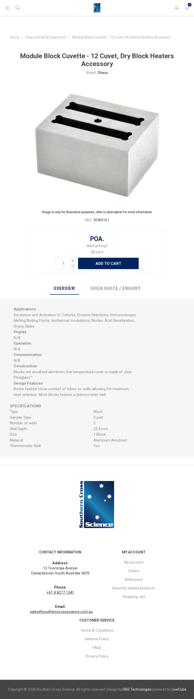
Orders (133, 571)
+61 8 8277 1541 (60, 592)
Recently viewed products (133, 588)
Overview (64, 288)
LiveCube (179, 689)
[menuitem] (133, 562)
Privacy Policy (97, 656)
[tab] (64, 288)
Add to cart (108, 263)
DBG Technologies (137, 689)
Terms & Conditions (96, 630)
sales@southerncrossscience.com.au (61, 611)
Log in (99, 252)
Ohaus (103, 72)
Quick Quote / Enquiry (115, 288)
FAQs (96, 647)
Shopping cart (133, 596)
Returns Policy (97, 639)
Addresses (134, 579)
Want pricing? (97, 246)
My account (133, 562)
